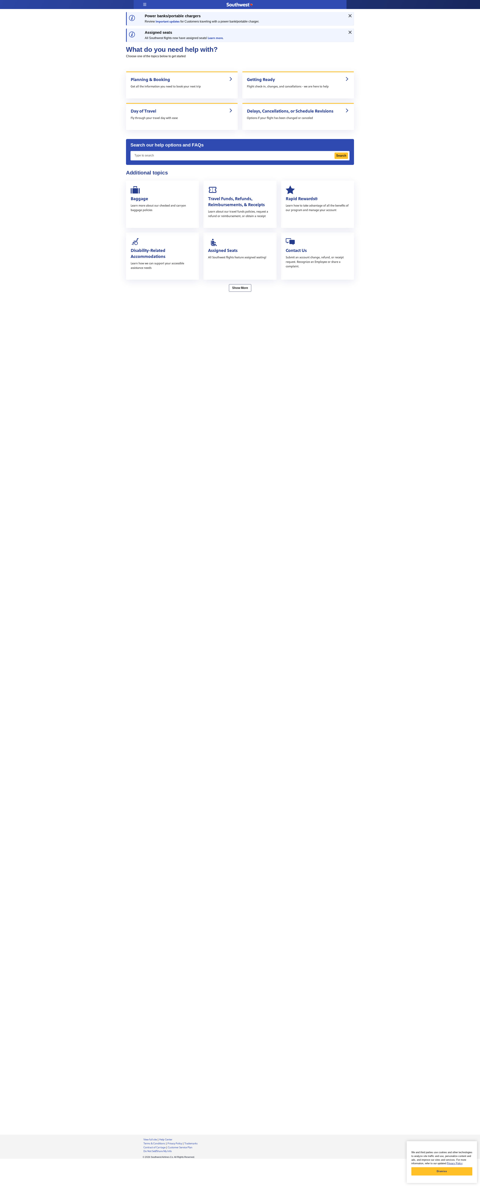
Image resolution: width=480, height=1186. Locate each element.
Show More (240, 287)
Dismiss (442, 1171)
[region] (442, 1162)
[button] (145, 4)
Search (341, 155)
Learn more (215, 38)
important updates (168, 21)
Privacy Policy (455, 1163)
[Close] (350, 16)
